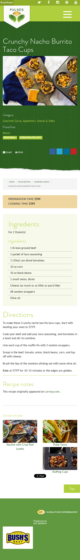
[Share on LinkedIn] (67, 151)
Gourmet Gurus (12, 121)
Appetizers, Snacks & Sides (39, 121)
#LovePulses (7, 2)
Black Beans (10, 137)
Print (20, 152)
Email (9, 152)
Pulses (17, 17)
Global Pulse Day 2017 (30, 137)
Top (71, 488)
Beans (6, 133)
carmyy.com (52, 391)
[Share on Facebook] (52, 151)
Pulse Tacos (60, 444)
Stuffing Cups (60, 472)
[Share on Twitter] (60, 151)
